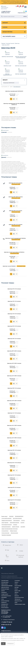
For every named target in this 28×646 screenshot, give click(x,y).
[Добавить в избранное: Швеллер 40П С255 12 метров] (16, 408)
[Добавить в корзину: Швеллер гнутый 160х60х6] (11, 274)
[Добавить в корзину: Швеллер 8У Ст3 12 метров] (11, 508)
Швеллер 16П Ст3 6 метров (14, 338)
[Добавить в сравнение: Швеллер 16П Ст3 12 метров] (14, 334)
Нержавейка (4, 597)
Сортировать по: (5, 86)
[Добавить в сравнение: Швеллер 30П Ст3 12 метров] (14, 234)
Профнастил (4, 602)
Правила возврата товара (20, 604)
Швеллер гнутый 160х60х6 (9, 266)
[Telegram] (26, 11)
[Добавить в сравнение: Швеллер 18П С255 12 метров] (14, 359)
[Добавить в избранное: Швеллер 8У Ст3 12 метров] (16, 508)
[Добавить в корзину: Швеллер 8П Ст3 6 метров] (11, 495)
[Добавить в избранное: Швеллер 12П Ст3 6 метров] (16, 309)
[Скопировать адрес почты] (26, 12)
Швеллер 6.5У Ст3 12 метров (14, 462)
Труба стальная (4, 583)
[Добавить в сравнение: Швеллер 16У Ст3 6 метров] (14, 483)
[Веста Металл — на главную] (5, 7)
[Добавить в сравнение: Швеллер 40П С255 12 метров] (14, 408)
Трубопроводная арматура (6, 585)
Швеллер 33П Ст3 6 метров (14, 450)
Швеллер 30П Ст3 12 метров (15, 224)
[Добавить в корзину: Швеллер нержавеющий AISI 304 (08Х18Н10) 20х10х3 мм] (11, 112)
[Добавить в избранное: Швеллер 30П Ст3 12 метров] (16, 234)
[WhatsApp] (24, 11)
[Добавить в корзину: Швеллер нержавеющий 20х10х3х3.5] (11, 99)
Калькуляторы (7, 31)
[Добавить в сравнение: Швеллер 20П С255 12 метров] (14, 206)
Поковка (15, 524)
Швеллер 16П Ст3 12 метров (14, 326)
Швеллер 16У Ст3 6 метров (14, 475)
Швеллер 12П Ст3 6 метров (14, 301)
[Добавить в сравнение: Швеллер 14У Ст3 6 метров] (14, 421)
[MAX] (2, 627)
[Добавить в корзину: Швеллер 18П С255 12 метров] (11, 359)
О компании (17, 580)
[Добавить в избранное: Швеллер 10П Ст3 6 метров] (16, 220)
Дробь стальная (15, 526)
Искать (25, 16)
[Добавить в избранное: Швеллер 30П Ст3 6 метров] (16, 396)
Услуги (5, 27)
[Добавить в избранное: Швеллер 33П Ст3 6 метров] (16, 458)
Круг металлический (17, 518)
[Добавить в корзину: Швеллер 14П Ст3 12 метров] (11, 192)
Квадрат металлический (7, 520)
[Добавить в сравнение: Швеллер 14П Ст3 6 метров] (14, 321)
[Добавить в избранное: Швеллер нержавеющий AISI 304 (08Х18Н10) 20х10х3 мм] (16, 112)
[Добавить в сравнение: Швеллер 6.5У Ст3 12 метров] (14, 470)
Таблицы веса (17, 599)
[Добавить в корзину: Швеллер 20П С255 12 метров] (11, 206)
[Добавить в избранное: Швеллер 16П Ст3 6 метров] (16, 346)
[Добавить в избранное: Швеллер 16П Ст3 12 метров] (16, 334)
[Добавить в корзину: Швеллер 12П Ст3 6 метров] (11, 309)
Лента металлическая (14, 522)
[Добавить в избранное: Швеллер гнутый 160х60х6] (16, 274)
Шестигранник (16, 520)
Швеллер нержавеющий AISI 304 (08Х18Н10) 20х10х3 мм (14, 104)
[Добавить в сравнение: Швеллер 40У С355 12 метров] (14, 445)
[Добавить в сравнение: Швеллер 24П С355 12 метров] (14, 383)
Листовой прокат (4, 582)
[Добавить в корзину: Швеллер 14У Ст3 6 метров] (11, 421)
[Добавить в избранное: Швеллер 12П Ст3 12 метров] (16, 297)
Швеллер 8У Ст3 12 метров (14, 499)
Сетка (2, 599)
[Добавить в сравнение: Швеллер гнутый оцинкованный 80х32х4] (14, 261)
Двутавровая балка (19, 516)
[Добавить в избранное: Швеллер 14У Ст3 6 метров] (16, 421)
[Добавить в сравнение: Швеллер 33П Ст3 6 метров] (14, 458)
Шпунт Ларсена (5, 522)
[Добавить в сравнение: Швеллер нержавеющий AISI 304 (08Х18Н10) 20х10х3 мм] (14, 112)
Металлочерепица (5, 600)
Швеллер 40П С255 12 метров (14, 400)
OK (3, 643)
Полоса (23, 520)
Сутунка (22, 522)
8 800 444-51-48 (5, 12)
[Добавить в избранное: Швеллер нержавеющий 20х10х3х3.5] (16, 99)
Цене (11, 86)
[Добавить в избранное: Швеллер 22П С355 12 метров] (16, 371)
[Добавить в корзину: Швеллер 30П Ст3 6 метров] (11, 396)
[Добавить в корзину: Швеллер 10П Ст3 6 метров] (11, 220)
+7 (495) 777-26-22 (5, 11)
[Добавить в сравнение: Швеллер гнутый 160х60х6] (14, 274)
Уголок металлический (6, 518)
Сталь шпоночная (5, 533)
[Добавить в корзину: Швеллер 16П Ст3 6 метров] (11, 346)
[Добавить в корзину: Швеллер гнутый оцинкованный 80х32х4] (11, 261)
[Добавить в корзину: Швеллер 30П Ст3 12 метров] (11, 234)
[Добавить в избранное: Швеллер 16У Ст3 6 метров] (16, 483)
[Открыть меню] (25, 7)
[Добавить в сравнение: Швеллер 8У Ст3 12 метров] (14, 508)
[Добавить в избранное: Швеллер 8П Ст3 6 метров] (16, 495)
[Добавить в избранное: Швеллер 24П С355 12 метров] (16, 383)
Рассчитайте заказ (9, 36)
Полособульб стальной (6, 524)
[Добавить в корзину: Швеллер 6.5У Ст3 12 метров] (11, 470)
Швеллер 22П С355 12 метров (14, 363)
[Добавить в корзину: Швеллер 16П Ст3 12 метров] (11, 334)
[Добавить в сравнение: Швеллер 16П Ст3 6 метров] (14, 346)
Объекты (16, 592)
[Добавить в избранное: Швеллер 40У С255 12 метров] (16, 433)
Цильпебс (23, 526)
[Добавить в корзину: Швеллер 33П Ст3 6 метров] (11, 458)
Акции (16, 602)
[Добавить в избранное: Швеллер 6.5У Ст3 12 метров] (16, 470)
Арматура (11, 516)
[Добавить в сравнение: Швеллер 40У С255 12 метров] (14, 433)
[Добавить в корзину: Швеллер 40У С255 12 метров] (11, 433)
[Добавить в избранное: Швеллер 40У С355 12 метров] (16, 445)
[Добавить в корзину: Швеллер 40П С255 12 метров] (11, 408)
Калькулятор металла (19, 597)
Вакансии (17, 595)
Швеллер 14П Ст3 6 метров (14, 313)
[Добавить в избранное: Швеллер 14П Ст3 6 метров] (16, 321)
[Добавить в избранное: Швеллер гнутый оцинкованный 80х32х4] (16, 261)
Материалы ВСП (4, 604)
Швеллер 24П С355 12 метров (14, 375)
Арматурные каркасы (6, 526)
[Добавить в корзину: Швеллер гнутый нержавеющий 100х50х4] (11, 247)
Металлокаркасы (4, 607)
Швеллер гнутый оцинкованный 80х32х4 (14, 252)
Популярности (16, 86)
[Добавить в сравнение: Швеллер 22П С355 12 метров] (14, 371)
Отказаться (10, 643)
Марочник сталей (18, 600)
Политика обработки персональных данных (12, 577)
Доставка (16, 587)
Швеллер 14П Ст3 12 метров (15, 183)
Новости (16, 582)
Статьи (16, 583)
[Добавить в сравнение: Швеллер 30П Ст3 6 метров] (14, 396)
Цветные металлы (5, 587)
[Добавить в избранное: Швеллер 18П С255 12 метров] (16, 359)
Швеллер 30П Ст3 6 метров (14, 388)
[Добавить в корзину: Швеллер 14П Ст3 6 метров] (11, 321)
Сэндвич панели (4, 594)
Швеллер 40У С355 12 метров (14, 437)
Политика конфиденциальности (9, 576)
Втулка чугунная (14, 533)
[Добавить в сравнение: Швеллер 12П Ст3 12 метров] (14, 297)
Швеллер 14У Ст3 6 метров (14, 413)
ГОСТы (16, 594)
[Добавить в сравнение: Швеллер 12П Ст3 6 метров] (14, 309)
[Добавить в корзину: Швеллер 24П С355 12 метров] (11, 383)
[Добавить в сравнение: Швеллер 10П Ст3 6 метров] (14, 220)
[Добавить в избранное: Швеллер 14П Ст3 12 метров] (16, 192)
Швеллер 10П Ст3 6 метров (15, 210)
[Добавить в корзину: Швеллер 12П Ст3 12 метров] (11, 297)
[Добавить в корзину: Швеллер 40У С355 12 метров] (11, 445)
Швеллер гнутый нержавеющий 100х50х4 (15, 238)
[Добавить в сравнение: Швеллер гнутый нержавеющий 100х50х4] (14, 247)
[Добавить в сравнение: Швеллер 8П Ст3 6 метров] (14, 495)
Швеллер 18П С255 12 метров (14, 351)
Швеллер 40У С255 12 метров (14, 425)
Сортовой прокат (4, 580)
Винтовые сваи (4, 605)
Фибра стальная (13, 530)
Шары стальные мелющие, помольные (9, 528)
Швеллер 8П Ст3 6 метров (14, 487)
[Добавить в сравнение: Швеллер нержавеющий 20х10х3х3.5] (14, 99)
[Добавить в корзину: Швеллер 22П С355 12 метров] (11, 371)
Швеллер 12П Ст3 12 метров (14, 288)
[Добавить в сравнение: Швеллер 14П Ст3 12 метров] (14, 192)
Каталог (5, 22)
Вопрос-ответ (17, 590)
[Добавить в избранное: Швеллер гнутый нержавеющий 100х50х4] (16, 247)
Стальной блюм (5, 530)
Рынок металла (18, 585)
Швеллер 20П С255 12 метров (16, 196)
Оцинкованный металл (6, 595)
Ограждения (4, 592)
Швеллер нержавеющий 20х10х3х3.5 (14, 91)
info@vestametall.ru (22, 12)
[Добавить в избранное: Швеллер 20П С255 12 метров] (16, 206)
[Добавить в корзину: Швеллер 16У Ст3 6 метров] (11, 483)
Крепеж (3, 590)
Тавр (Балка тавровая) (6, 535)
